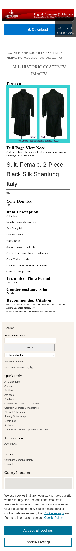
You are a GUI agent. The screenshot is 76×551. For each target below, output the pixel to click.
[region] (38, 520)
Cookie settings (54, 513)
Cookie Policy (53, 517)
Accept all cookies (38, 530)
